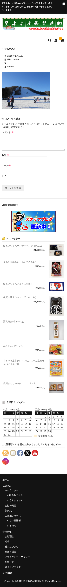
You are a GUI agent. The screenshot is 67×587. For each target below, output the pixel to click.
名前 (5, 154)
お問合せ (9, 561)
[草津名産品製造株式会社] (33, 28)
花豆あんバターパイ (13, 346)
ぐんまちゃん (16, 500)
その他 (12, 525)
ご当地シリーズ (13, 515)
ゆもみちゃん (16, 495)
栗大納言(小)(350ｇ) (13, 321)
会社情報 (7, 531)
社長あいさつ (12, 546)
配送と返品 (10, 551)
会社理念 (9, 536)
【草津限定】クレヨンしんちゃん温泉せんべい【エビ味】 (23, 362)
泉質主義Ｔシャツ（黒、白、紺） (20, 297)
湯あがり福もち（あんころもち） (20, 262)
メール (6, 165)
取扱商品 (7, 485)
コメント (8, 132)
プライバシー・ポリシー (17, 556)
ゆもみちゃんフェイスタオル (18, 283)
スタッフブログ (13, 567)
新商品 (8, 510)
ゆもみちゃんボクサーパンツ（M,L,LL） (24, 245)
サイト (5, 176)
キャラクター (12, 490)
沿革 (7, 541)
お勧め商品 (10, 505)
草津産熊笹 (15, 520)
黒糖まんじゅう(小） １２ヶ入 (19, 383)
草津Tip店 (7, 572)
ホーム (5, 479)
